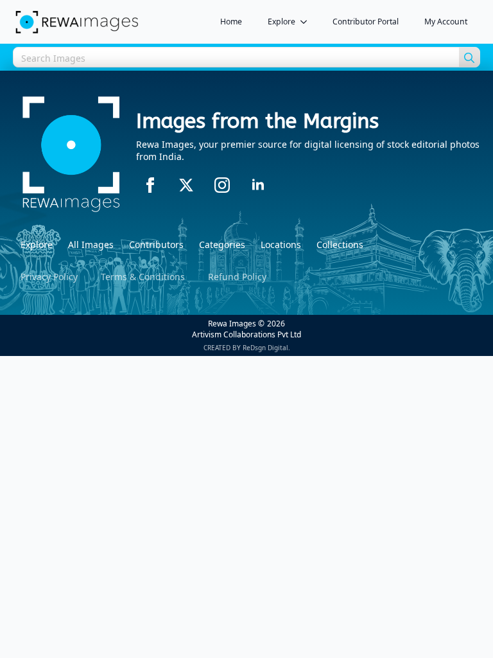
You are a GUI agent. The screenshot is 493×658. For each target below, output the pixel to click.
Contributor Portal (366, 21)
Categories (222, 244)
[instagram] (222, 185)
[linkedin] (258, 185)
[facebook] (150, 185)
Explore (281, 21)
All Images (91, 244)
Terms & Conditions (143, 277)
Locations (281, 244)
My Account (445, 21)
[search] (469, 58)
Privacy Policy (49, 277)
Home (231, 21)
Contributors (156, 244)
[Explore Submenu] (307, 22)
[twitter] (186, 185)
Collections (339, 244)
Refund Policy (237, 277)
